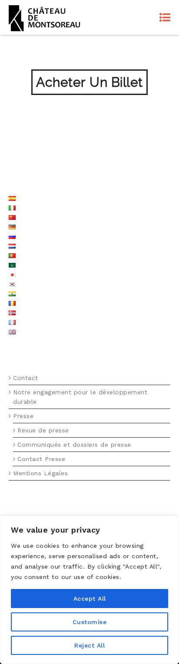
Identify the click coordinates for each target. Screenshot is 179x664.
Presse (23, 415)
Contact (25, 377)
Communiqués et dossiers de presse (74, 444)
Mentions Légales (40, 473)
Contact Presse (41, 458)
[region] (89, 590)
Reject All (89, 645)
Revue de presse (43, 430)
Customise (90, 621)
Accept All (89, 598)
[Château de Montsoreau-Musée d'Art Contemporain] (44, 17)
